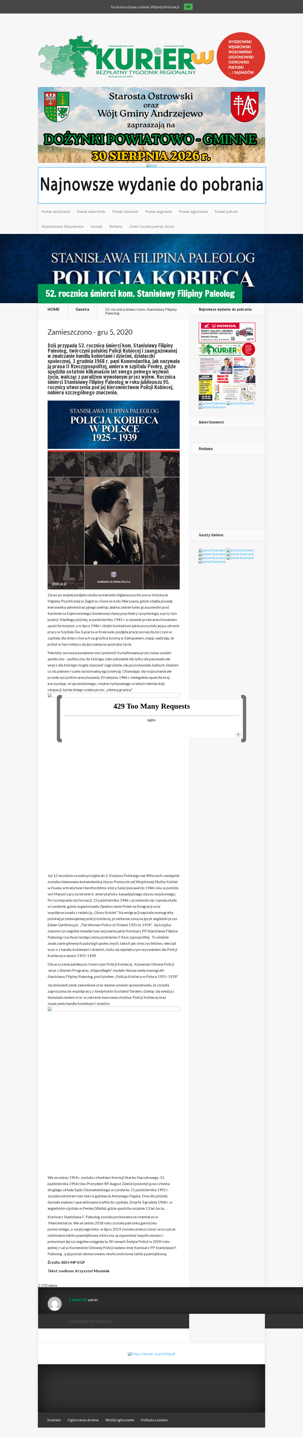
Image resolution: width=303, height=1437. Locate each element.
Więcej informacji (165, 7)
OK (188, 7)
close (238, 734)
